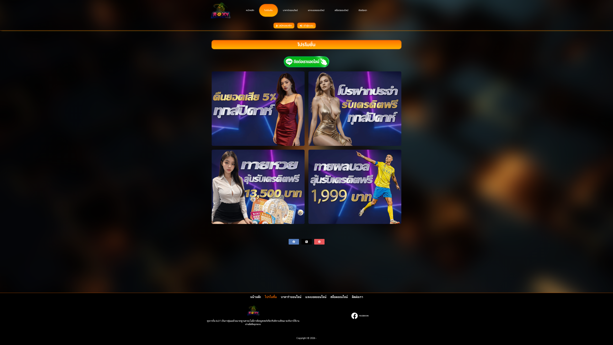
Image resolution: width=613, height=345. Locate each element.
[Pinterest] (319, 242)
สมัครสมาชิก (285, 25)
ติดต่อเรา (363, 10)
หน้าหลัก (250, 10)
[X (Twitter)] (306, 242)
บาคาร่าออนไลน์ (290, 10)
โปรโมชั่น (268, 10)
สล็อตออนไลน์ (341, 10)
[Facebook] (294, 242)
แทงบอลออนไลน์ (316, 10)
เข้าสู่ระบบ (308, 25)
